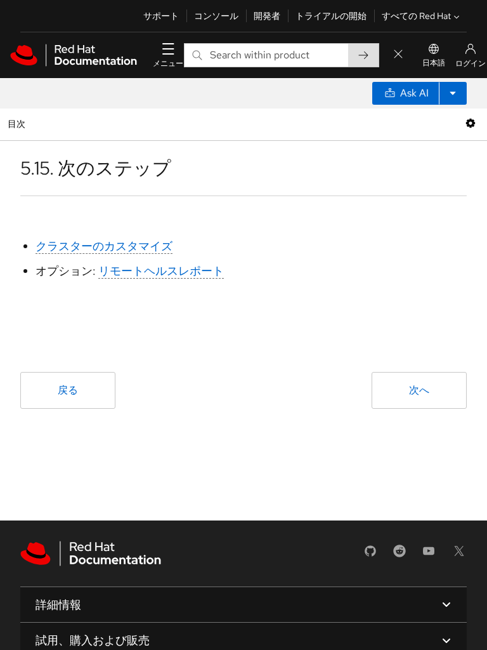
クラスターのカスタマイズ (104, 246)
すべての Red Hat (416, 16)
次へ (419, 390)
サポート (161, 16)
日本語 (433, 63)
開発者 (267, 16)
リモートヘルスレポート (161, 270)
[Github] (370, 555)
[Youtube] (428, 555)
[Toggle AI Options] (453, 93)
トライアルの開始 (331, 16)
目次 (18, 123)
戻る (68, 390)
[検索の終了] (398, 55)
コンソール (216, 16)
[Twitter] (459, 555)
